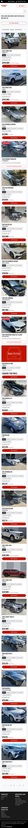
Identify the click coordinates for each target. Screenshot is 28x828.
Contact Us (3, 814)
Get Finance (14, 66)
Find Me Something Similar (14, 166)
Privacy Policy (4, 815)
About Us (3, 811)
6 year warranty (18, 799)
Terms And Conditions (5, 816)
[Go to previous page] (5, 785)
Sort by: (12, 29)
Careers (2, 812)
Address (12, 1)
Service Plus (17, 798)
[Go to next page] (23, 785)
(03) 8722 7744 (22, 1)
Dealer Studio (9, 826)
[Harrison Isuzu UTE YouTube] (2, 1)
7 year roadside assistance (20, 800)
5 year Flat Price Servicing (20, 802)
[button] (25, 11)
